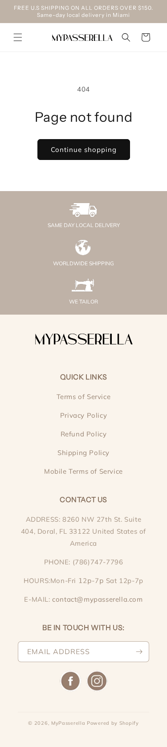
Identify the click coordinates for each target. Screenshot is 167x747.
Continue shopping (84, 149)
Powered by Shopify (113, 723)
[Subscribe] (139, 651)
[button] (18, 37)
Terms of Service (84, 396)
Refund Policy (84, 434)
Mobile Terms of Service (83, 471)
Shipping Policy (83, 452)
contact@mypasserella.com (97, 599)
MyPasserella (68, 723)
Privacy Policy (83, 415)
